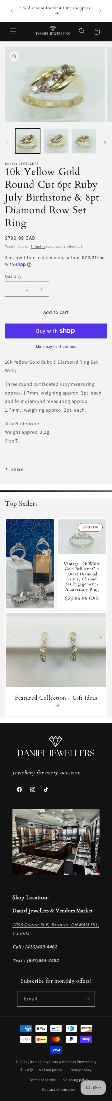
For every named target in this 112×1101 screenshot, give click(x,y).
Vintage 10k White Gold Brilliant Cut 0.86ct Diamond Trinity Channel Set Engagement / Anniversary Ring (82, 577)
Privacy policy (79, 1069)
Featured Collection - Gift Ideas (56, 698)
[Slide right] (105, 142)
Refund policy (50, 1069)
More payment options (56, 346)
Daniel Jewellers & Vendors (53, 1061)
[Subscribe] (87, 998)
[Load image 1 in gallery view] (27, 141)
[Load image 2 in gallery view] (56, 141)
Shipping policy (76, 1079)
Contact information (59, 1089)
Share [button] (17, 469)
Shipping (38, 246)
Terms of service (43, 1079)
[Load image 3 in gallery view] (84, 141)
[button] (13, 31)
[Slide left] (7, 142)
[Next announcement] (100, 11)
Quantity (13, 276)
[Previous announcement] (12, 11)
